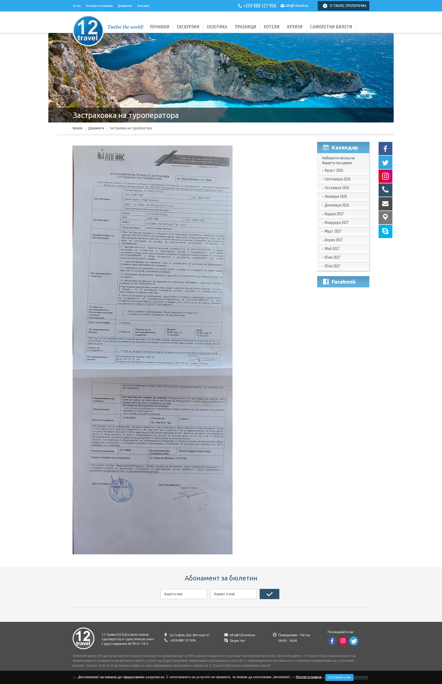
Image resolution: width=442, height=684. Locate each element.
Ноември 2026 (336, 196)
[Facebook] (385, 148)
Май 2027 (332, 248)
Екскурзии (188, 26)
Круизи (295, 26)
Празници (245, 26)
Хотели (272, 26)
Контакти (143, 5)
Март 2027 (333, 231)
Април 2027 (334, 240)
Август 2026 (334, 170)
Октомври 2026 (337, 187)
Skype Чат (238, 640)
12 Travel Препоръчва (348, 5)
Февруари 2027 (337, 222)
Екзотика (217, 26)
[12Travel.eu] (88, 45)
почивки (159, 26)
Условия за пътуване (99, 5)
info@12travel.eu (297, 6)
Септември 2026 (338, 179)
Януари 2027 (334, 213)
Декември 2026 (337, 205)
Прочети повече (309, 677)
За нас (77, 5)
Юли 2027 (332, 266)
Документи (125, 5)
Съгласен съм (339, 677)
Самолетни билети (331, 26)
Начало (78, 128)
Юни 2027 (332, 257)
